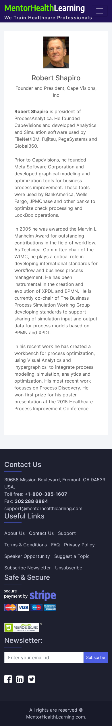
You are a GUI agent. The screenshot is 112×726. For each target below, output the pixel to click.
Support (67, 533)
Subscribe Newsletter (27, 568)
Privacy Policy (79, 545)
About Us (14, 533)
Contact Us (41, 533)
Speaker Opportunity (27, 556)
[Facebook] (8, 679)
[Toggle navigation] (100, 11)
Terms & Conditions (25, 545)
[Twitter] (31, 679)
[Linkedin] (20, 679)
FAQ (55, 545)
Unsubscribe (68, 568)
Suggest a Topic (72, 556)
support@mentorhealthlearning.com (43, 508)
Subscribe (95, 657)
